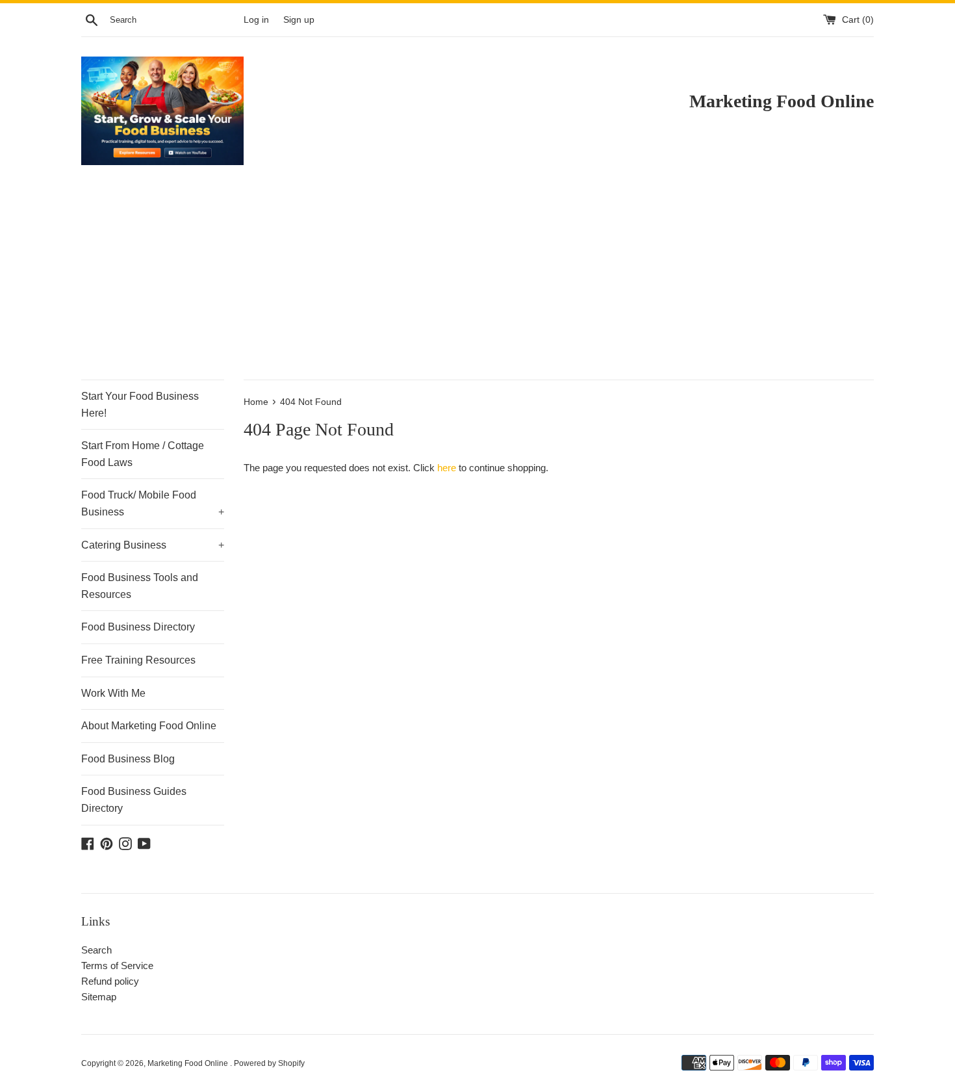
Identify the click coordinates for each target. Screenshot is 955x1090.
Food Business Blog (128, 758)
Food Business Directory (138, 626)
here (446, 467)
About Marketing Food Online (148, 725)
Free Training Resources (138, 660)
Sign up (298, 20)
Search (96, 949)
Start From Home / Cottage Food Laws (142, 454)
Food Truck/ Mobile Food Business (152, 503)
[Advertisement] (477, 282)
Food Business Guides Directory (133, 800)
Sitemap (98, 996)
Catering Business (152, 545)
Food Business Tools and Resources (139, 586)
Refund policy (110, 981)
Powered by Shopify (269, 1063)
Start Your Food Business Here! (140, 405)
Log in (256, 20)
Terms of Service (117, 965)
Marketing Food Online (188, 1063)
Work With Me (113, 693)
